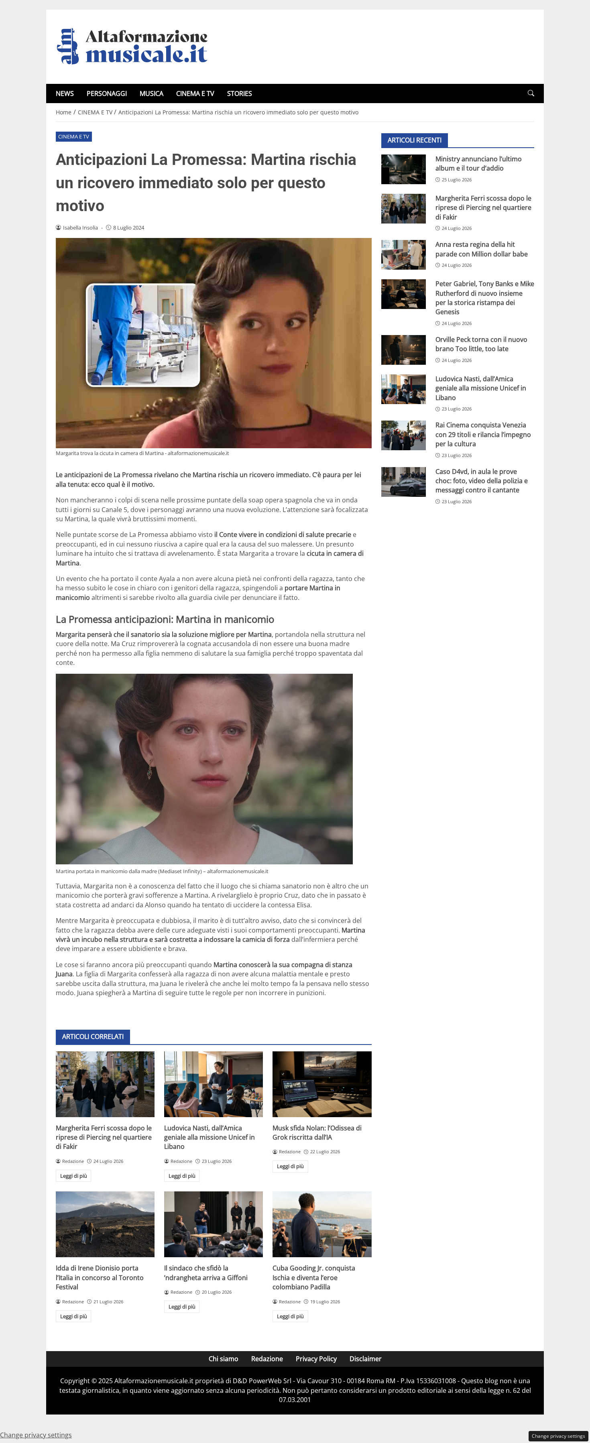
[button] (531, 93)
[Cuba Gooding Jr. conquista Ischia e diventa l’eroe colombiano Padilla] (322, 1224)
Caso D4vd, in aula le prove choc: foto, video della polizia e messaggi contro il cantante (481, 481)
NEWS (65, 93)
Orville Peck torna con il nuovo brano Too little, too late (481, 344)
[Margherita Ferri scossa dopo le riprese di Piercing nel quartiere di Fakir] (105, 1084)
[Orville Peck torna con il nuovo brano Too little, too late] (403, 350)
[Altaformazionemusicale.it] (136, 46)
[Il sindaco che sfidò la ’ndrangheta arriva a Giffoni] (213, 1224)
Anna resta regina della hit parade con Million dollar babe (481, 249)
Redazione (267, 1358)
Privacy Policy (316, 1358)
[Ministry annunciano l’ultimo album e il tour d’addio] (403, 169)
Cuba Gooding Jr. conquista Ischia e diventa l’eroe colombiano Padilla (314, 1277)
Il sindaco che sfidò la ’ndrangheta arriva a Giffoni (206, 1273)
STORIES (239, 93)
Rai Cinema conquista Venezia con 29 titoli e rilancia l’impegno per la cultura (483, 435)
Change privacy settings (558, 1436)
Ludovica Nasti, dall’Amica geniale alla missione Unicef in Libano (209, 1137)
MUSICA (151, 93)
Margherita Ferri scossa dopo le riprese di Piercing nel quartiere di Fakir (104, 1137)
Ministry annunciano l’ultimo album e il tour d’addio (478, 163)
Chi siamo (223, 1358)
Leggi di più (73, 1175)
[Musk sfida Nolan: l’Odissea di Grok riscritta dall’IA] (322, 1084)
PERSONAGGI (107, 93)
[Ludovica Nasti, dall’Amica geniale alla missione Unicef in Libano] (213, 1084)
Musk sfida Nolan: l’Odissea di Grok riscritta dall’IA (317, 1133)
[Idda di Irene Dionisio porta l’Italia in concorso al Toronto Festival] (105, 1224)
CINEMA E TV (195, 93)
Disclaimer (366, 1358)
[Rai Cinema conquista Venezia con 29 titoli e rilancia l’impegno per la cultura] (403, 436)
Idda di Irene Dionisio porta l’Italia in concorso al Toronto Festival (100, 1277)
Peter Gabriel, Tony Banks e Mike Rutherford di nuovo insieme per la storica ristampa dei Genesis (484, 297)
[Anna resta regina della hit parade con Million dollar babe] (403, 255)
